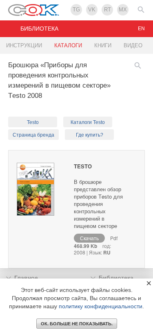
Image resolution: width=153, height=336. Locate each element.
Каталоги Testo (88, 122)
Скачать (89, 237)
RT (107, 10)
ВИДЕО (133, 45)
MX (123, 10)
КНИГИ (102, 45)
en (141, 28)
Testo (33, 122)
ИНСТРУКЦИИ (24, 45)
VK (91, 10)
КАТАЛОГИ (68, 45)
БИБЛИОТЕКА (39, 28)
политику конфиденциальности (100, 306)
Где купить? (89, 135)
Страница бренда (33, 135)
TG (76, 10)
